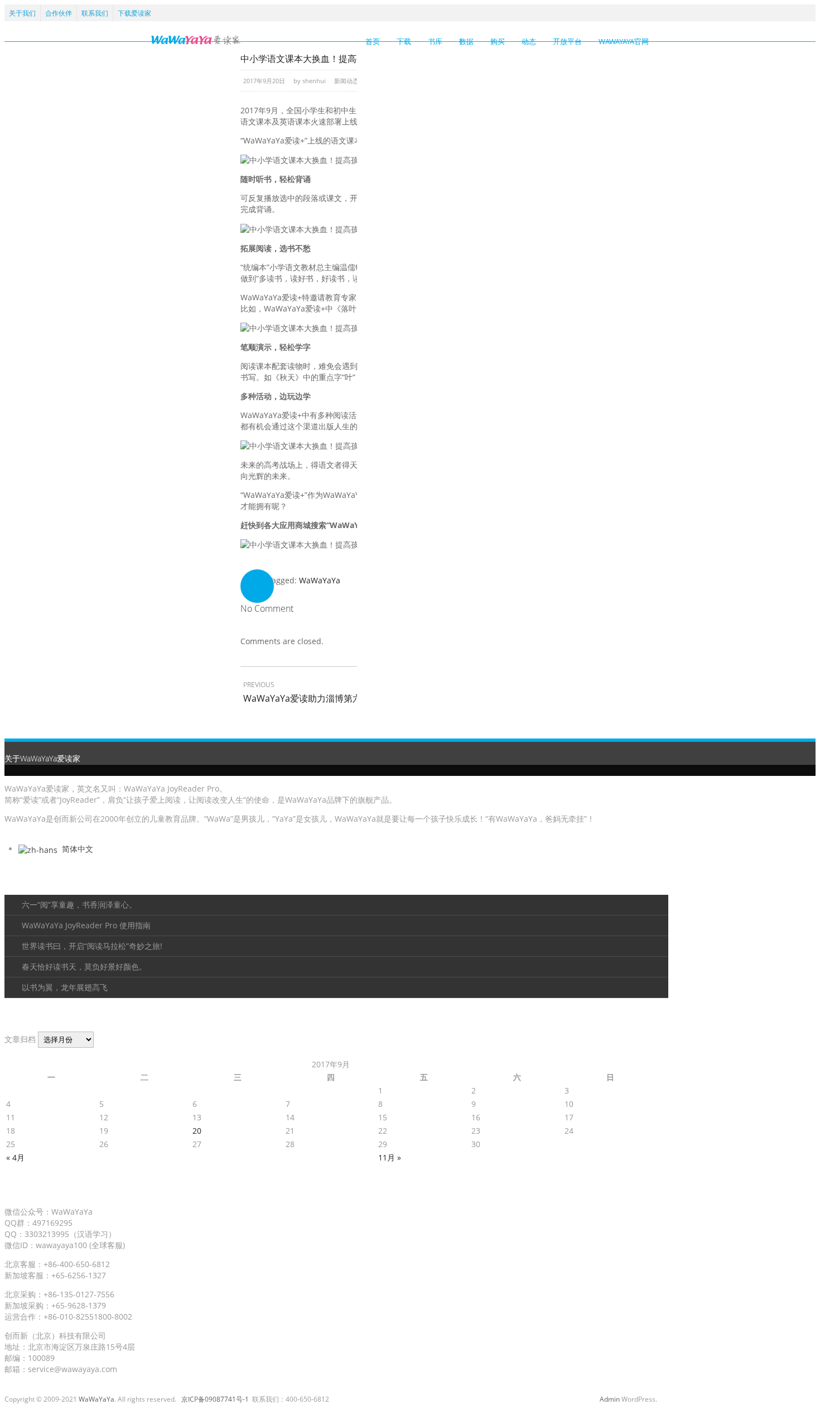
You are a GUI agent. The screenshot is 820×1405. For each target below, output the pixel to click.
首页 (372, 41)
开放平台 (567, 41)
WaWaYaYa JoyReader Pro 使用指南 (86, 925)
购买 (497, 41)
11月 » (389, 1157)
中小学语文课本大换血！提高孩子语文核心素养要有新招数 (356, 58)
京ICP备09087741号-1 (215, 1399)
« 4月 (15, 1157)
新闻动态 (346, 80)
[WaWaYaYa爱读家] (195, 39)
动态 (529, 41)
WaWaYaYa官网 (624, 41)
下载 (404, 41)
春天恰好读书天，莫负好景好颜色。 (84, 966)
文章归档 (20, 1039)
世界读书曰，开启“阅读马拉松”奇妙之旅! (92, 946)
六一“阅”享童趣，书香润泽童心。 (79, 904)
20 (196, 1130)
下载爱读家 (134, 13)
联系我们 (94, 13)
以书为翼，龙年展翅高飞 (65, 987)
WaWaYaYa (319, 580)
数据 (466, 41)
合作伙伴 (58, 13)
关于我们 (22, 13)
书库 (435, 41)
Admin (610, 1399)
